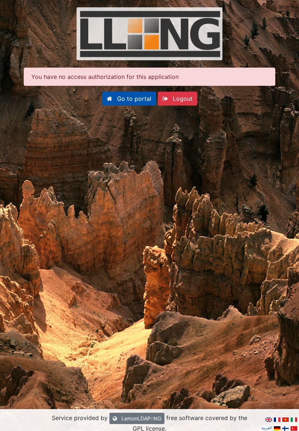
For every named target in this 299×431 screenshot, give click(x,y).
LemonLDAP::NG (140, 418)
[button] (129, 99)
